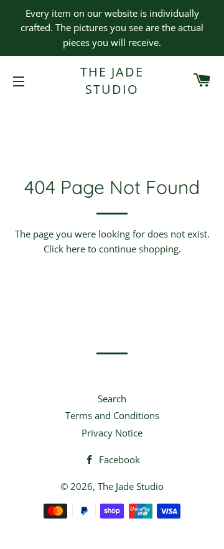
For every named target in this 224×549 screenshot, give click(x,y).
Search (112, 398)
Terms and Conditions (112, 415)
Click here (64, 248)
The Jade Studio (112, 80)
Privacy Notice (112, 433)
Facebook (118, 459)
